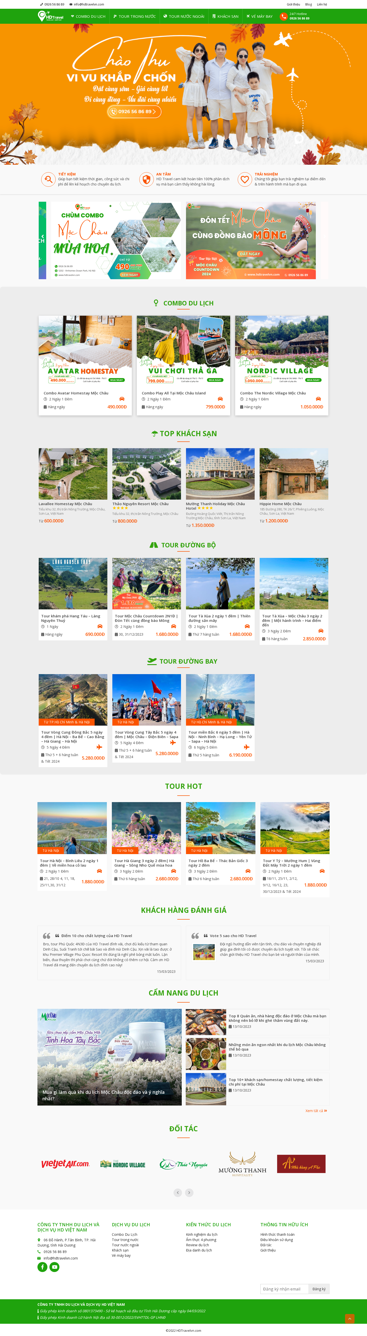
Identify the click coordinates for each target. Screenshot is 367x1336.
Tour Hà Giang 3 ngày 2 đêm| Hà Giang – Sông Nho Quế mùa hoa (144, 863)
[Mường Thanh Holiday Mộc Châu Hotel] (220, 474)
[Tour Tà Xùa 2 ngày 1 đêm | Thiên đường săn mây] (220, 583)
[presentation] (42, 236)
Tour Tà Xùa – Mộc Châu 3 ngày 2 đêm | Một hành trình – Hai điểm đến (292, 620)
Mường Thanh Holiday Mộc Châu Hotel (215, 506)
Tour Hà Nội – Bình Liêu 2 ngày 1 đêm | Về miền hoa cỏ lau (69, 863)
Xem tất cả (315, 1110)
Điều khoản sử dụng (276, 1239)
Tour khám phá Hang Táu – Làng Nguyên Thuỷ (70, 618)
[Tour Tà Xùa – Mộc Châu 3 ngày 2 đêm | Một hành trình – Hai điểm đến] (294, 583)
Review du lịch (197, 1245)
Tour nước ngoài (186, 16)
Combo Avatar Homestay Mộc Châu (76, 392)
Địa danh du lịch (199, 1250)
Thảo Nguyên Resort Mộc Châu (140, 505)
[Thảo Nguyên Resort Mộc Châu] (146, 474)
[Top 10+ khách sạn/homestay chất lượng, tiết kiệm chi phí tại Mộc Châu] (206, 1089)
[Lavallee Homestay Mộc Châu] (73, 474)
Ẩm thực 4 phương (201, 1239)
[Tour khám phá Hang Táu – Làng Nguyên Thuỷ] (73, 583)
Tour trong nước (137, 16)
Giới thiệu (293, 4)
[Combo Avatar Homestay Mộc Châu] (85, 351)
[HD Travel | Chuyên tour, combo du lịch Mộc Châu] (50, 16)
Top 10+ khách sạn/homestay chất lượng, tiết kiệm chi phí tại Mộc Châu (276, 1081)
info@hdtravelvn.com (89, 4)
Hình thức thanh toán (277, 1234)
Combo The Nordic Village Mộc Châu (273, 392)
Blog (308, 4)
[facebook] (42, 1267)
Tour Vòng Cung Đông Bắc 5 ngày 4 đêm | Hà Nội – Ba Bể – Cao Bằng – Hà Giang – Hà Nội (72, 737)
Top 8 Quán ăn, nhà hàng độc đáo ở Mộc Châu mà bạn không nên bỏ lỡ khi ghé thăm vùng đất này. (277, 1018)
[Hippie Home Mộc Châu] (294, 474)
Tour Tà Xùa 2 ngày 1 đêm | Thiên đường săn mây (219, 618)
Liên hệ (322, 4)
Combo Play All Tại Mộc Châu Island (174, 392)
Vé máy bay (262, 16)
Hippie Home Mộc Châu (281, 503)
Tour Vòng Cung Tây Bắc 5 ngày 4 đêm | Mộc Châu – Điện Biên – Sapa (146, 734)
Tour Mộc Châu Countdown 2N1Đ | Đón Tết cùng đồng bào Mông (146, 618)
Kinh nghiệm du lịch (201, 1234)
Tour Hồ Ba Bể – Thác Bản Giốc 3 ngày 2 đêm (218, 863)
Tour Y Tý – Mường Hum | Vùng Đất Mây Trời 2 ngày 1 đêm (291, 863)
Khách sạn (227, 16)
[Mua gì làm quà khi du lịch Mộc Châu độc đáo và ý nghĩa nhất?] (109, 1057)
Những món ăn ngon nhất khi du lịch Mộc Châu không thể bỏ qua (277, 1046)
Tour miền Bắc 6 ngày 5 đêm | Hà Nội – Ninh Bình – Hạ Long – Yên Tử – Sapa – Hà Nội (220, 737)
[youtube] (54, 1267)
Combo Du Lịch (91, 16)
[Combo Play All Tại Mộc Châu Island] (183, 351)
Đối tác (266, 1245)
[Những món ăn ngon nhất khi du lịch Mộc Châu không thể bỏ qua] (206, 1054)
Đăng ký (319, 1289)
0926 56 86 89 (54, 4)
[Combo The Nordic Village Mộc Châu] (281, 351)
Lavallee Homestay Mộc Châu (65, 503)
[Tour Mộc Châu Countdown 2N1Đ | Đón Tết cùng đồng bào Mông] (146, 583)
